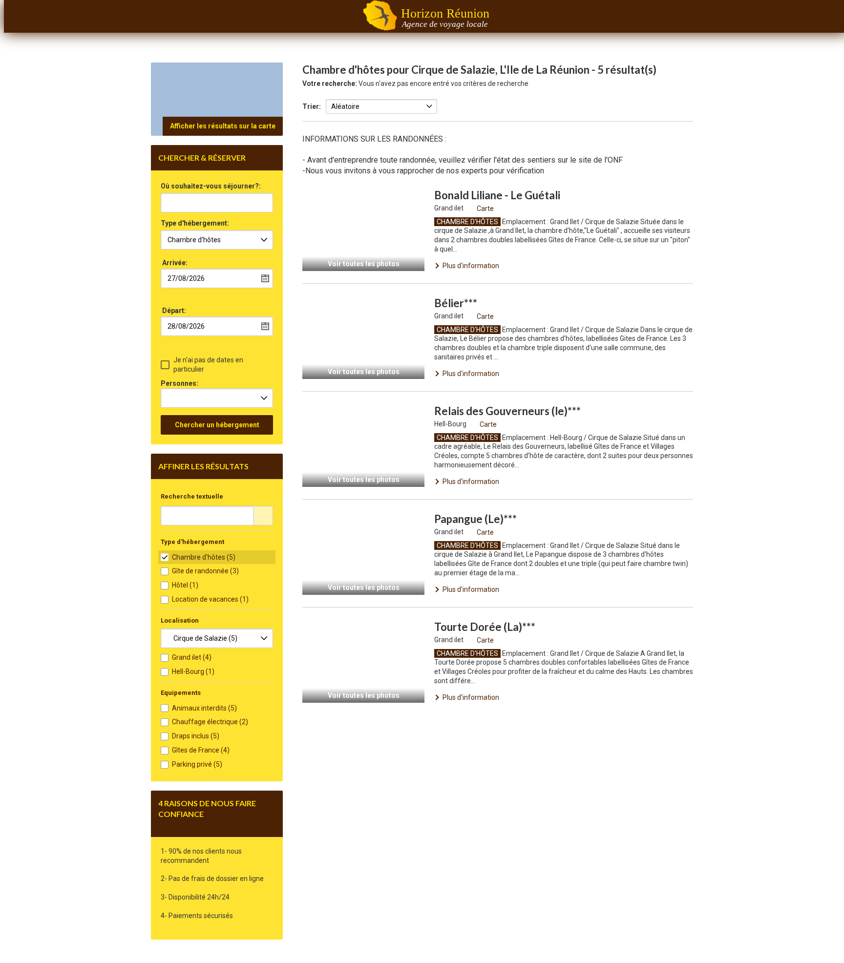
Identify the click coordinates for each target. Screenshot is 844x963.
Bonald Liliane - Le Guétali (497, 195)
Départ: (174, 310)
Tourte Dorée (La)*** (484, 626)
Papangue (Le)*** (475, 518)
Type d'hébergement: (195, 223)
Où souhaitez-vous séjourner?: (211, 186)
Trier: (311, 106)
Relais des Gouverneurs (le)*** (507, 411)
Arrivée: (175, 263)
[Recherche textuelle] (263, 515)
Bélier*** (455, 303)
